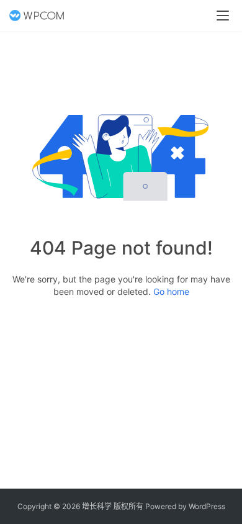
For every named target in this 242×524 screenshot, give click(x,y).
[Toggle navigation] (223, 15)
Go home (171, 291)
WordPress (207, 506)
